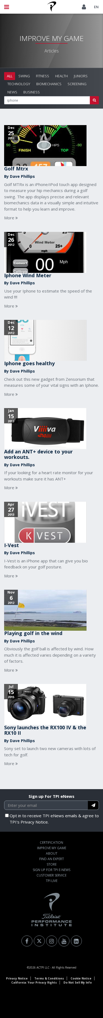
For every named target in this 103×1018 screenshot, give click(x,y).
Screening (77, 83)
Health (61, 75)
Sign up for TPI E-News (51, 869)
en (96, 6)
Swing (24, 75)
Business (31, 92)
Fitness (42, 75)
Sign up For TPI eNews (51, 796)
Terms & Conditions (49, 978)
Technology (18, 83)
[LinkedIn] (76, 941)
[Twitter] (39, 941)
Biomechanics (49, 83)
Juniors (81, 75)
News (12, 92)
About (51, 853)
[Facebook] (26, 941)
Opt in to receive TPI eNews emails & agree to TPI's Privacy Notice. (54, 819)
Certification (51, 842)
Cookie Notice (81, 978)
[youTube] (64, 941)
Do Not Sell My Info (77, 982)
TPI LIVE (51, 880)
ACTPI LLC (43, 967)
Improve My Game (51, 848)
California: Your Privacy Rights (34, 982)
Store (52, 864)
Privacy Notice (17, 978)
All (9, 75)
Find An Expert (51, 859)
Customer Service (51, 875)
